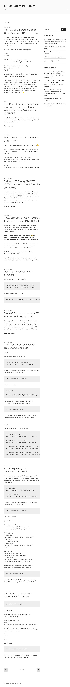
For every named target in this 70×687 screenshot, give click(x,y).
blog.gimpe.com (20, 6)
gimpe (45, 98)
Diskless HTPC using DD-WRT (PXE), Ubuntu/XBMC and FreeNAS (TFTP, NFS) (22, 184)
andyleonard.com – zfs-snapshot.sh (53, 57)
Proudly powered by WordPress (12, 683)
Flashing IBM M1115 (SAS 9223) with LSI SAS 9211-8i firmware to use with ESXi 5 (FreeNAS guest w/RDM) (55, 41)
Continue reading (9, 126)
